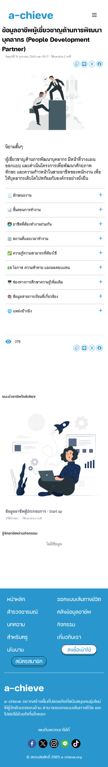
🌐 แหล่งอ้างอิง (19, 311)
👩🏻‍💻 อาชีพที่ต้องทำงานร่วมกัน (29, 224)
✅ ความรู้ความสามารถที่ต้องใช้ (32, 253)
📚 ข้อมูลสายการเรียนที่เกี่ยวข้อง (32, 296)
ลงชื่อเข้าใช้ (79, 649)
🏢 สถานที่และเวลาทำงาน (27, 238)
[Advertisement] (54, 367)
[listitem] (29, 599)
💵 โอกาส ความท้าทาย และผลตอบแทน (38, 267)
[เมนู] (94, 15)
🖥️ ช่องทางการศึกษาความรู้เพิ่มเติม (35, 282)
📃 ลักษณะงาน (19, 195)
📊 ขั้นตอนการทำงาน (24, 209)
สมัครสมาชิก (28, 661)
